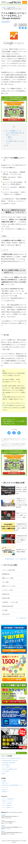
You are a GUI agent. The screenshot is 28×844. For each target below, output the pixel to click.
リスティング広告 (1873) (8, 570)
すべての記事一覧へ (21, 618)
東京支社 (3, 820)
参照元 (10, 137)
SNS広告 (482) (6, 598)
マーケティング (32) (7, 590)
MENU (24, 2)
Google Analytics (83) (7, 606)
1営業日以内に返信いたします (13, 421)
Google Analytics (11, 7)
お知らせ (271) (6, 614)
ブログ (3, 7)
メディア (10, 139)
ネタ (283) (4, 610)
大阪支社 (3, 825)
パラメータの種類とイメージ (12, 131)
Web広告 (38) (5, 594)
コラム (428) (5, 582)
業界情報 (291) (6, 574)
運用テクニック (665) (7, 578)
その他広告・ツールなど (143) (10, 602)
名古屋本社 (3, 815)
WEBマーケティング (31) (8, 586)
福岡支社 (3, 831)
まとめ (6, 145)
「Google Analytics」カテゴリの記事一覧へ (15, 559)
